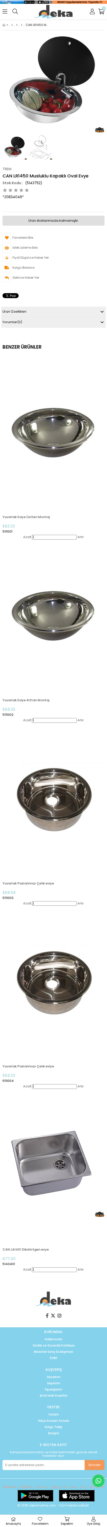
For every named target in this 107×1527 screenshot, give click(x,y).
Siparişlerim (53, 1389)
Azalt (27, 537)
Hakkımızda (53, 1339)
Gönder (94, 1465)
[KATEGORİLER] (12, 25)
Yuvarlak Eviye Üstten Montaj (26, 517)
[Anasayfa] (7, 25)
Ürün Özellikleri (14, 311)
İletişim (53, 1433)
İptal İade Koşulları (53, 1395)
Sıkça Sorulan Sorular (53, 1421)
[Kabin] (16, 25)
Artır (80, 537)
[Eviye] (21, 25)
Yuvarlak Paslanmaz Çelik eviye (28, 883)
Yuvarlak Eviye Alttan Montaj (25, 700)
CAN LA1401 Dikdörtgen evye (25, 1249)
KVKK (53, 1358)
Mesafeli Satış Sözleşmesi (53, 1352)
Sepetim (53, 1383)
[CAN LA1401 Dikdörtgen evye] (53, 1166)
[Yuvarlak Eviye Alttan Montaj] (53, 616)
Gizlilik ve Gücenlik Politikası (54, 1345)
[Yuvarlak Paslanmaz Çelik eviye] (53, 799)
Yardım (53, 1414)
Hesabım (53, 1377)
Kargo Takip (53, 1427)
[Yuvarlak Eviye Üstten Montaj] (53, 433)
